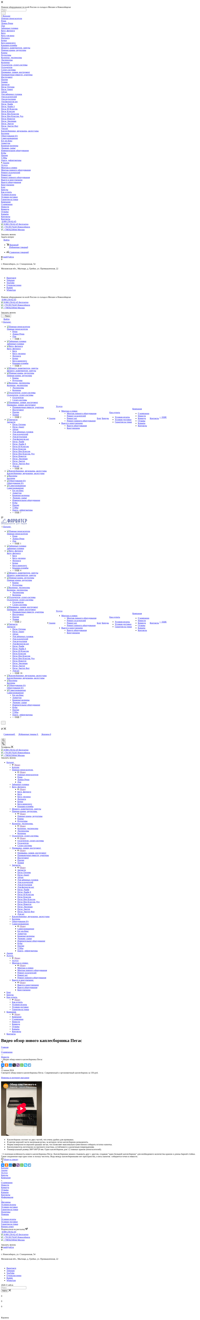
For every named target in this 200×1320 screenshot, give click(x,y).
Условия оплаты (8, 1204)
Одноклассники (14, 285)
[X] (14, 1065)
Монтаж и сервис (25, 968)
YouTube (10, 283)
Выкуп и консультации (28, 985)
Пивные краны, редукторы (29, 816)
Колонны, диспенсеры (27, 828)
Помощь (5, 1214)
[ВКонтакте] (2, 1065)
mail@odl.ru (8, 257)
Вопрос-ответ (7, 1226)
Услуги (15, 960)
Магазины (6, 1202)
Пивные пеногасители (27, 774)
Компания (16, 1017)
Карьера (5, 1192)
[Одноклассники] (6, 1065)
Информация (7, 1197)
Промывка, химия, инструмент (31, 853)
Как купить (17, 1002)
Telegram (11, 280)
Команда (5, 1187)
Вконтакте (11, 278)
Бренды (4, 1175)
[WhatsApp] (21, 1065)
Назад (17, 765)
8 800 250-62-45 (9, 221)
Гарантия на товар (9, 1209)
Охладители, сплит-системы (30, 841)
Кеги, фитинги (24, 792)
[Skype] (25, 1065)
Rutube (10, 287)
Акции (4, 1170)
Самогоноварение (25, 929)
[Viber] (18, 1065)
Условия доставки (9, 1207)
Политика (5, 1212)
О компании (7, 1182)
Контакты (5, 1195)
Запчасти (21, 870)
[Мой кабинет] (2, 726)
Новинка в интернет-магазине (15, 1077)
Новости (5, 1185)
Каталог (15, 767)
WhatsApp (11, 290)
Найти (4, 1291)
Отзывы (5, 1190)
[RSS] (2, 1068)
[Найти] (3, 13)
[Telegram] (29, 1065)
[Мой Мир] (10, 1065)
